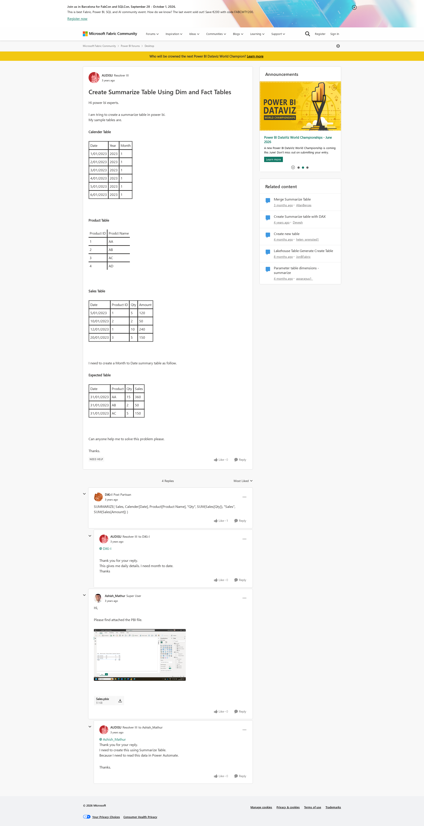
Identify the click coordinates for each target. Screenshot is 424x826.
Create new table (286, 233)
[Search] (307, 33)
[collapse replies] (84, 494)
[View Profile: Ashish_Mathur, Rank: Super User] (98, 598)
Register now (77, 18)
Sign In (334, 34)
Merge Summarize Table (292, 199)
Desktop (149, 46)
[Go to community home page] (110, 33)
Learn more (255, 56)
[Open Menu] (338, 46)
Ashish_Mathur (115, 596)
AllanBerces (303, 205)
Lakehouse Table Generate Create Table (303, 251)
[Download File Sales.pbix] (120, 700)
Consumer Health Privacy (140, 817)
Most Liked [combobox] (243, 481)
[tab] (298, 167)
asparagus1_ (304, 278)
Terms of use (312, 807)
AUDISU (107, 75)
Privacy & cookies (288, 807)
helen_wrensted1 (307, 239)
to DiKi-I (144, 536)
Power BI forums (130, 46)
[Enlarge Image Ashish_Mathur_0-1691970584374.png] (140, 655)
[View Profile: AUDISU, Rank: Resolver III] (94, 77)
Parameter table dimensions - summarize (296, 270)
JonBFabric (303, 256)
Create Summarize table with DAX (300, 216)
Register (320, 34)
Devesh (298, 222)
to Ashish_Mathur (150, 727)
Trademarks (333, 807)
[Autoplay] (293, 167)
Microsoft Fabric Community (99, 46)
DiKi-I (108, 494)
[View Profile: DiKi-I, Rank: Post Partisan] (98, 497)
